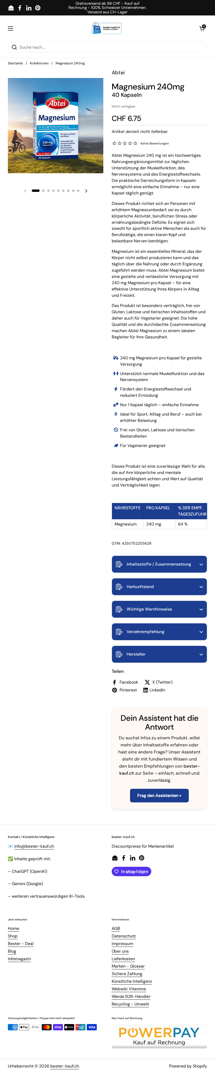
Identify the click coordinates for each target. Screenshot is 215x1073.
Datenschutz (124, 936)
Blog (12, 951)
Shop (13, 936)
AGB (116, 928)
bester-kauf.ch (64, 1066)
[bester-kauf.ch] (106, 28)
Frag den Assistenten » (159, 795)
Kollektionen (39, 63)
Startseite (15, 63)
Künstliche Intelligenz (132, 981)
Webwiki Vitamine (129, 989)
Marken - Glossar (128, 966)
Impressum (122, 943)
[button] (159, 564)
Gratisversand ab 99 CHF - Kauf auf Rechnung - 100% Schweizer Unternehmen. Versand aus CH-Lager (107, 7)
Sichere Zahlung (127, 973)
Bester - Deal (21, 943)
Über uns (120, 951)
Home (13, 928)
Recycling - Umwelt (130, 1004)
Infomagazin (19, 959)
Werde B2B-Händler (131, 996)
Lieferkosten (123, 959)
